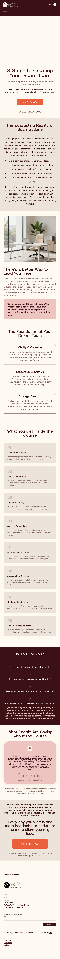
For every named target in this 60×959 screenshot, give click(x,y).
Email (5, 916)
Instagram (8, 945)
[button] (51, 4)
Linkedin (7, 940)
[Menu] (5, 11)
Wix (50, 932)
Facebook (8, 942)
